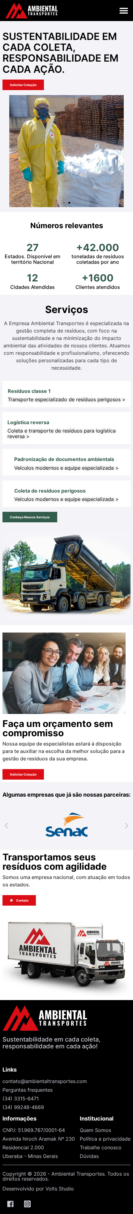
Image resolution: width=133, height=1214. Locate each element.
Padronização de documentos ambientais (64, 459)
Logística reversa (28, 422)
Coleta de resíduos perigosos (50, 491)
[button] (124, 11)
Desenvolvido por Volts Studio (38, 1189)
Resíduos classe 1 (29, 391)
